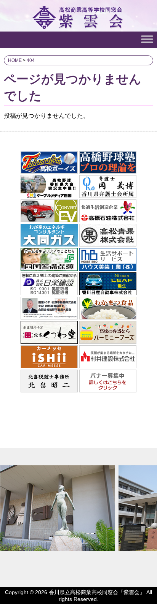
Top (150, 597)
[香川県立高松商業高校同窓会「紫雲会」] (78, 26)
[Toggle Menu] (147, 39)
